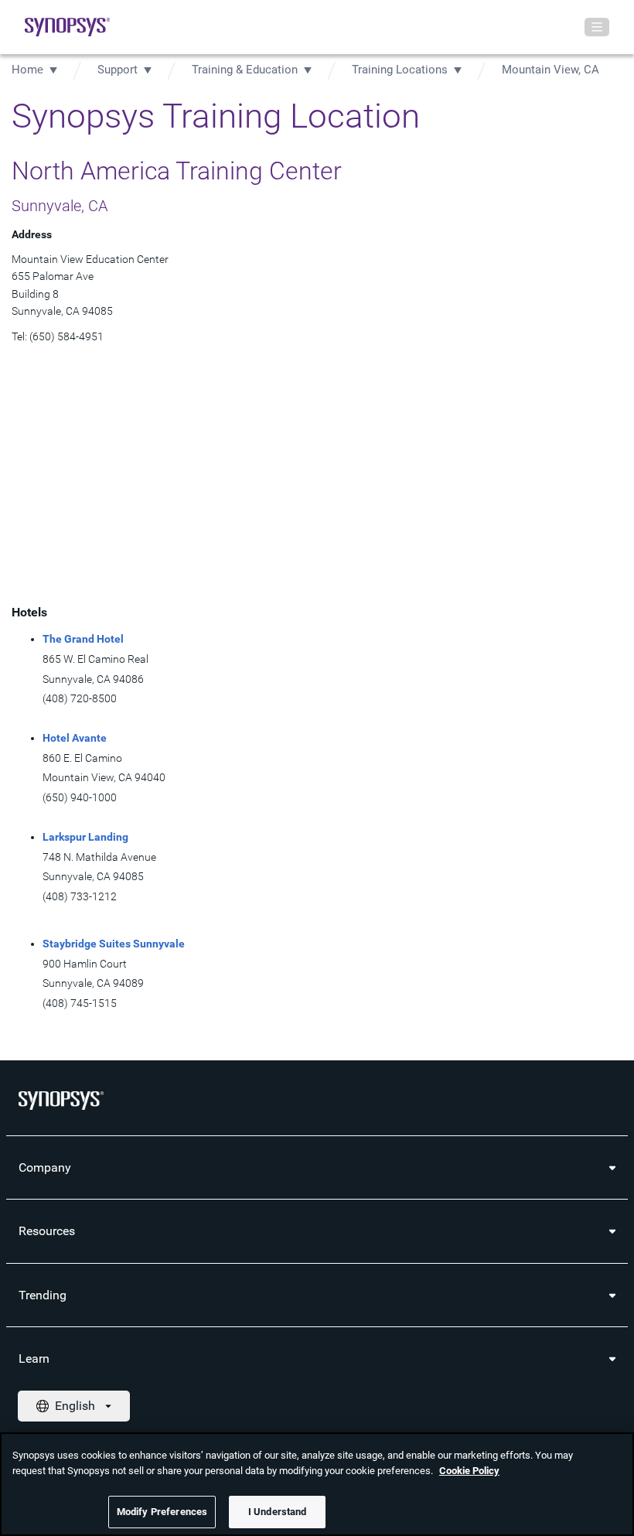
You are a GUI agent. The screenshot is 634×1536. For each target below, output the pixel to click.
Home (27, 70)
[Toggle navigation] (597, 27)
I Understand (277, 1511)
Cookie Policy (469, 1470)
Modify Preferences (162, 1511)
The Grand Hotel (83, 639)
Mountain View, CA (550, 70)
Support (117, 70)
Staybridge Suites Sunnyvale (114, 943)
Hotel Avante (75, 738)
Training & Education (245, 70)
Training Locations (400, 70)
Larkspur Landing (85, 837)
